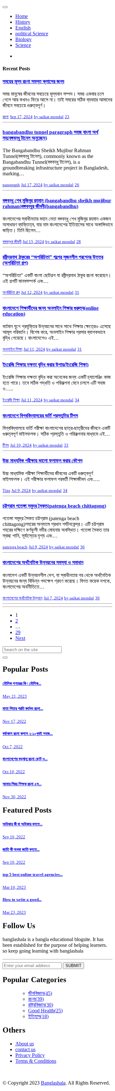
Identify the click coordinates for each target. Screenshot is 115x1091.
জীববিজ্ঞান (40, 993)
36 (82, 547)
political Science (31, 33)
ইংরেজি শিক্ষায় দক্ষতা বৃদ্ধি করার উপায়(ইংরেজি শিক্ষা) (45, 364)
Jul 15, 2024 (33, 241)
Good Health (45, 1010)
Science (23, 45)
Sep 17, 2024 (21, 116)
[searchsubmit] (5, 658)
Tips (6, 490)
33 (66, 445)
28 (78, 241)
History (22, 22)
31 (77, 292)
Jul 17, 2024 (31, 184)
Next (20, 638)
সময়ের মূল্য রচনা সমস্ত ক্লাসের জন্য (33, 81)
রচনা (6, 116)
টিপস (6, 445)
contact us (25, 1049)
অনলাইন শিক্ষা (12, 349)
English (23, 28)
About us (24, 1043)
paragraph (11, 184)
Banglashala (53, 1083)
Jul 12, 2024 (31, 292)
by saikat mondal (49, 116)
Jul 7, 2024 (53, 598)
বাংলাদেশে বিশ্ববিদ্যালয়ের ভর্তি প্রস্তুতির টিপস (40, 415)
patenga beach (15, 547)
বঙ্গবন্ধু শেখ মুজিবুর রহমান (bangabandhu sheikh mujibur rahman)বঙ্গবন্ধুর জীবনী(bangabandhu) (57, 203)
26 (77, 184)
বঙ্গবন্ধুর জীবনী (12, 241)
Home (21, 16)
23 (67, 116)
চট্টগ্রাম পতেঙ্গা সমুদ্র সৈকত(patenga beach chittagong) (54, 506)
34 (77, 399)
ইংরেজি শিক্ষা (11, 399)
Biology (23, 39)
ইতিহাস (38, 1016)
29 (17, 632)
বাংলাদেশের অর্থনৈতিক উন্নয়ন (22, 598)
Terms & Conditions (35, 1061)
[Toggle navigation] (5, 7)
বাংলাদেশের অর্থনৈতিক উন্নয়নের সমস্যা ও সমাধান (43, 562)
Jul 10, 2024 (21, 445)
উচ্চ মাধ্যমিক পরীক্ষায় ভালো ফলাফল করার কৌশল (42, 460)
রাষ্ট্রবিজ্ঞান (40, 1005)
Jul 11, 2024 (34, 349)
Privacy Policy (30, 1055)
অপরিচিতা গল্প (11, 292)
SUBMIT (73, 965)
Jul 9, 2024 (21, 490)
